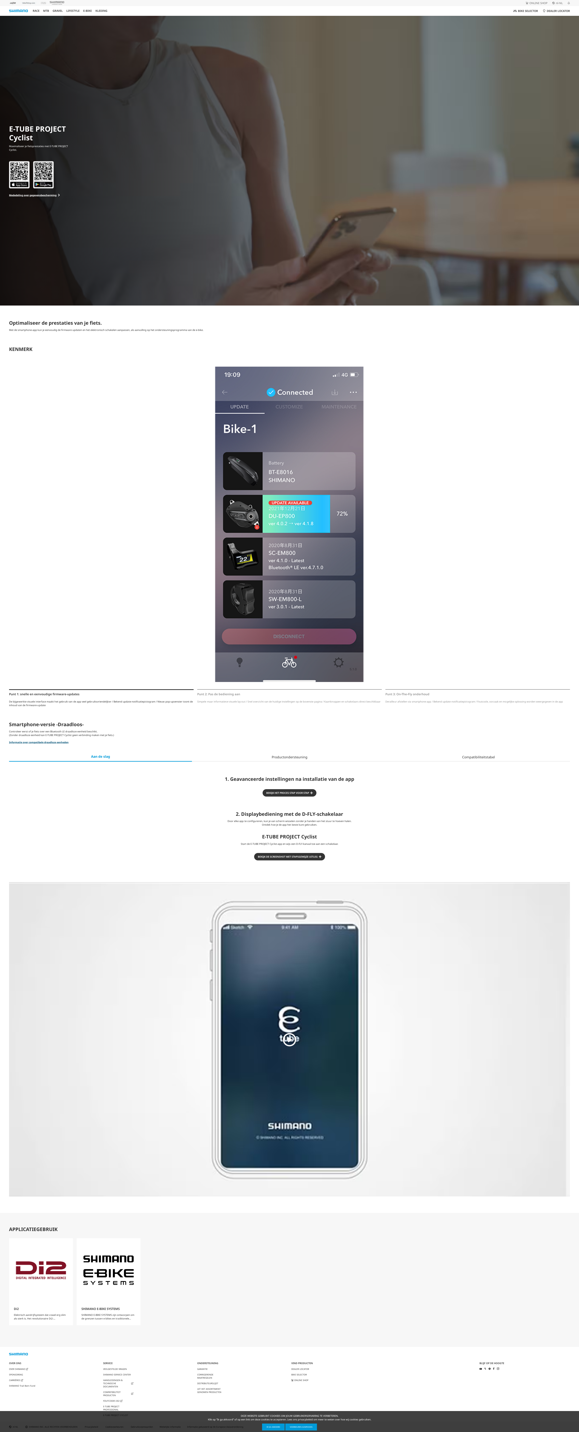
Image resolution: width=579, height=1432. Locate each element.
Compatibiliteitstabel (478, 757)
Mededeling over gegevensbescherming (33, 195)
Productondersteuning (289, 757)
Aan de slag (100, 756)
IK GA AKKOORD (273, 1427)
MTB (46, 11)
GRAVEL (58, 11)
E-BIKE (87, 11)
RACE (36, 11)
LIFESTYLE (73, 11)
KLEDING (101, 11)
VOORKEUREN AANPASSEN (301, 1427)
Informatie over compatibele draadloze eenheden (39, 742)
